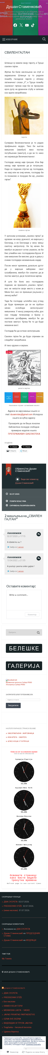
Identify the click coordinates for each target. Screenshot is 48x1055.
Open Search (43, 39)
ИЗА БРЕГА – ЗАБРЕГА (17, 737)
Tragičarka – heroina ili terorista (17, 1027)
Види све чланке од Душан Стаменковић (26, 481)
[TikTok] (33, 24)
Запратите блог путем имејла (19, 695)
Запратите (13, 705)
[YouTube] (27, 24)
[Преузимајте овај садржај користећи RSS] (3, 988)
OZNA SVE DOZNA (12, 1019)
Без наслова (9, 1001)
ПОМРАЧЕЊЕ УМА (18, 501)
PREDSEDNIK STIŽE (13, 906)
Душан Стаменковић (24, 6)
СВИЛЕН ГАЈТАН (17, 52)
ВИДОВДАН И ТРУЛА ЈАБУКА (18, 1023)
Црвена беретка (11, 1031)
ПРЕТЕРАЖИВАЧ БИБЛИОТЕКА (24, 434)
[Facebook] (15, 24)
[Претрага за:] (24, 632)
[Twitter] (21, 24)
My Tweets (7, 958)
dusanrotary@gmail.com (21, 414)
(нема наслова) (11, 910)
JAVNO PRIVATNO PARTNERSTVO (19, 1014)
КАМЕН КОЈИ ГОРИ (13, 1006)
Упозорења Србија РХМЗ (15, 685)
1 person (20, 547)
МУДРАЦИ (31, 940)
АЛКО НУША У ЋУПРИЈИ (18, 741)
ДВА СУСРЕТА (10, 902)
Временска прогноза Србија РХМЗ (19, 682)
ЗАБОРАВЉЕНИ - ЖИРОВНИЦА (21, 733)
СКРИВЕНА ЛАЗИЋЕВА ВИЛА (22, 505)
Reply (39, 534)
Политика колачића (33, 1044)
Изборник (11, 39)
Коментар (32, 614)
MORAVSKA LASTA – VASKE (17, 1010)
